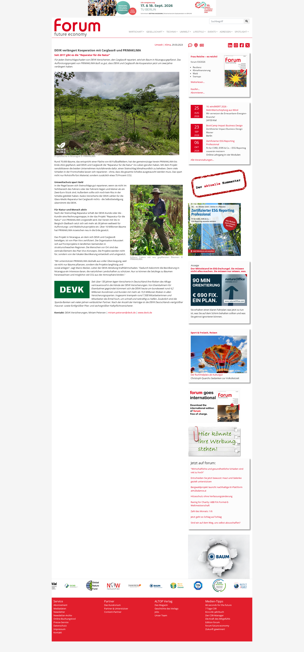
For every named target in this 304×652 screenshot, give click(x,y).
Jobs (157, 611)
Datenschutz (60, 625)
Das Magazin (161, 605)
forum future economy (217, 625)
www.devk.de (145, 312)
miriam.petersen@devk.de (122, 312)
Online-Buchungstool (64, 618)
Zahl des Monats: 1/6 (201, 511)
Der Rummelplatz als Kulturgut (207, 374)
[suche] (247, 21)
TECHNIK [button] (171, 31)
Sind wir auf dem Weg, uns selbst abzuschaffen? (215, 522)
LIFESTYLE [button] (198, 31)
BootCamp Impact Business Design (224, 125)
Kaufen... (195, 89)
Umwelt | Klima (163, 44)
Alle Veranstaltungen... (202, 159)
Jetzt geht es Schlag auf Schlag (206, 516)
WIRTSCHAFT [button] (135, 31)
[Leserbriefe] (190, 44)
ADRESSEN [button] (225, 31)
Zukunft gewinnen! (215, 629)
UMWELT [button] (184, 31)
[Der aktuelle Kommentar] (219, 183)
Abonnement (60, 605)
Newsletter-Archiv (62, 615)
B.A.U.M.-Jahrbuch (214, 611)
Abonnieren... (198, 92)
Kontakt (57, 632)
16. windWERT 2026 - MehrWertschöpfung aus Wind (222, 108)
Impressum (59, 629)
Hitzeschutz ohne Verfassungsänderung (211, 496)
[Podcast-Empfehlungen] (196, 44)
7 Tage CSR (211, 608)
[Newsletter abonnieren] (202, 44)
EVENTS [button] (212, 31)
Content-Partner (112, 611)
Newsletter (59, 611)
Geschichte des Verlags (166, 608)
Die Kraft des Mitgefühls (217, 618)
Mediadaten (59, 608)
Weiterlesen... (198, 82)
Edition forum (212, 622)
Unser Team (161, 615)
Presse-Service (60, 622)
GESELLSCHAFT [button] (154, 31)
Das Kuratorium (112, 605)
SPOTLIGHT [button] (241, 31)
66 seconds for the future (218, 605)
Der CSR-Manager (214, 615)
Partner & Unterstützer (116, 608)
